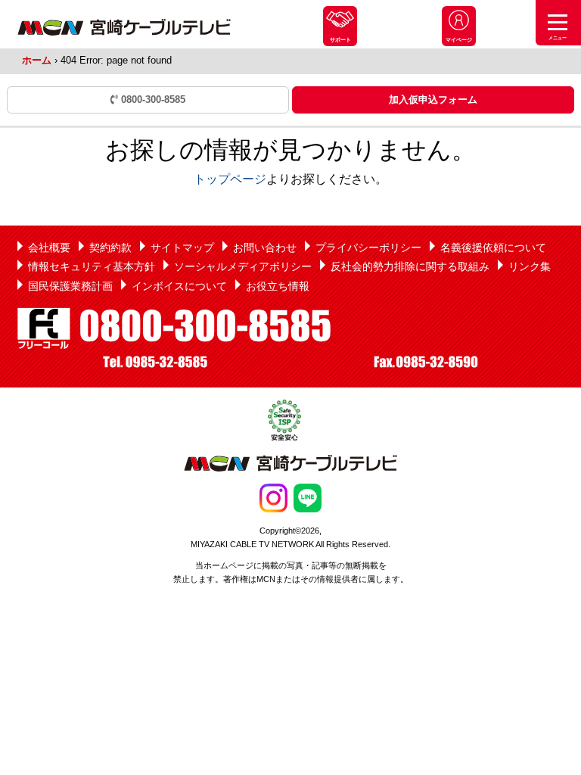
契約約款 (110, 247)
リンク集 (529, 266)
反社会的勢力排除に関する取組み (410, 266)
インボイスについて (179, 286)
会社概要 (49, 247)
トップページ (230, 179)
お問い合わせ (265, 247)
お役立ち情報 (277, 286)
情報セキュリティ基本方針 (91, 266)
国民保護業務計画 (70, 286)
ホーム (36, 60)
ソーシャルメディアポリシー (243, 266)
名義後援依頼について (493, 247)
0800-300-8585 (151, 99)
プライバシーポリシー (368, 247)
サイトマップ (182, 247)
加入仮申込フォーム (433, 99)
